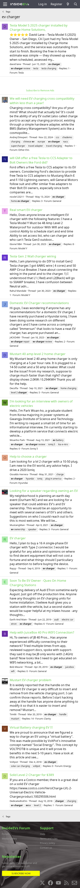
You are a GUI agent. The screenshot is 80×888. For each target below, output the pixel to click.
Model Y (22, 248)
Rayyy (13, 568)
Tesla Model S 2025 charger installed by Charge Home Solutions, (39, 27)
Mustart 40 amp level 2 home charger (37, 354)
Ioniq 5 (34, 448)
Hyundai (23, 482)
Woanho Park (17, 440)
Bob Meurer (16, 667)
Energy (67, 766)
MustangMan (17, 525)
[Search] (75, 4)
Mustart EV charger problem (30, 680)
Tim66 (13, 714)
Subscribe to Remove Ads (40, 90)
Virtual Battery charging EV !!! (31, 727)
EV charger (18, 538)
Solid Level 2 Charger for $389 (32, 775)
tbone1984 (16, 244)
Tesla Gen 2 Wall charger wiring (33, 256)
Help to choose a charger (28, 456)
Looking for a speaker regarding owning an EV (44, 491)
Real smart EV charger (26, 210)
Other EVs (23, 149)
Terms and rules (48, 838)
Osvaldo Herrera (19, 474)
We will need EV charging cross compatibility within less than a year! (42, 100)
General (57, 201)
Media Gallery (9, 838)
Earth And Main (18, 619)
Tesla (21, 72)
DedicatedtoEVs (18, 801)
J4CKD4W (15, 337)
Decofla (14, 388)
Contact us (46, 847)
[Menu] (5, 4)
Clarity (47, 718)
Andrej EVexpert (19, 137)
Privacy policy (47, 843)
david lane (15, 64)
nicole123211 (17, 196)
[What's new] (68, 4)
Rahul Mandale (18, 290)
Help (42, 834)
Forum (5, 834)
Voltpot (14, 762)
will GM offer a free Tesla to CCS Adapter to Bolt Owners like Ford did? (41, 160)
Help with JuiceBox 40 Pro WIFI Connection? (42, 632)
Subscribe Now (21, 873)
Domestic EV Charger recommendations (39, 303)
